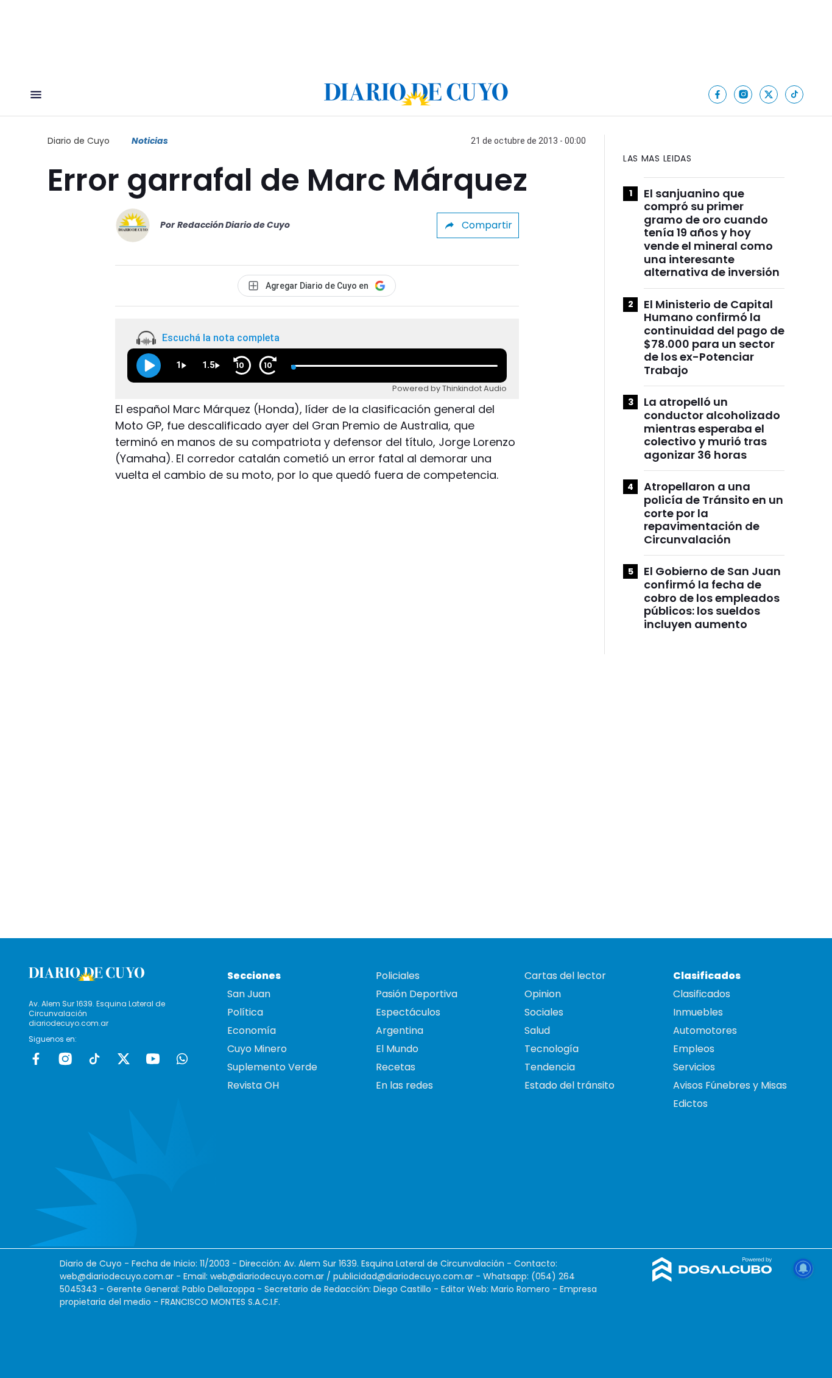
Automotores (705, 1030)
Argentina (399, 1030)
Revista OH (253, 1085)
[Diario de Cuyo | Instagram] (743, 94)
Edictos (690, 1104)
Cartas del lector (565, 976)
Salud (537, 1030)
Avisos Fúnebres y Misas (730, 1085)
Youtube (153, 1058)
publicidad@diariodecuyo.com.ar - (408, 1276)
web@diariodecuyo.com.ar (117, 1276)
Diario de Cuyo (79, 141)
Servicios (694, 1067)
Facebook (36, 1058)
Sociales (543, 1012)
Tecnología (551, 1049)
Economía (251, 1030)
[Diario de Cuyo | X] (769, 94)
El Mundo (397, 1049)
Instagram (65, 1058)
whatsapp (182, 1058)
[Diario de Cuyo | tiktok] (794, 94)
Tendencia (549, 1067)
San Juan (248, 994)
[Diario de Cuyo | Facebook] (717, 94)
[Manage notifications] (803, 1268)
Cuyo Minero (257, 1049)
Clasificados (701, 994)
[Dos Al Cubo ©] (712, 1278)
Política (245, 1012)
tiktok (94, 1058)
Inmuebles (698, 1012)
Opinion (542, 994)
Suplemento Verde (272, 1067)
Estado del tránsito (569, 1085)
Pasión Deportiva (416, 994)
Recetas (395, 1067)
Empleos (693, 1049)
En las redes (404, 1085)
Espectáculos (408, 1012)
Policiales (398, 976)
